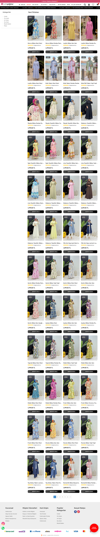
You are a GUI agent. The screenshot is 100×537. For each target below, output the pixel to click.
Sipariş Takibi (8, 516)
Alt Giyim (44, 4)
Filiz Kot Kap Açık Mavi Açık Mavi (71, 243)
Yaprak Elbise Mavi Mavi (35, 363)
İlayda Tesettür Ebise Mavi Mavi (71, 123)
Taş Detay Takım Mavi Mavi (54, 483)
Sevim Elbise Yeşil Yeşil (52, 283)
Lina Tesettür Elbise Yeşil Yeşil (89, 163)
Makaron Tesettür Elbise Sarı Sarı (54, 243)
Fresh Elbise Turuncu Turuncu (89, 403)
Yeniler (22, 4)
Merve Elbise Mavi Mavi (35, 43)
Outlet (29, 4)
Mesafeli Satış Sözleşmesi (29, 518)
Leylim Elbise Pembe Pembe (89, 43)
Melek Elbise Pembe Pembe (54, 403)
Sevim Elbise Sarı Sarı (87, 283)
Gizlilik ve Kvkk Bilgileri (29, 511)
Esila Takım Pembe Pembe (71, 83)
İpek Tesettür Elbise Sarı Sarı (36, 163)
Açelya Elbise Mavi (51, 323)
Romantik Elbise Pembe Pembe (89, 483)
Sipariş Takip (43, 518)
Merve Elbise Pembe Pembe (54, 43)
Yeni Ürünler (43, 514)
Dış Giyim (52, 4)
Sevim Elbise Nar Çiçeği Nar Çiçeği (36, 323)
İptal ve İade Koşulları (29, 516)
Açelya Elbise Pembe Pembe (89, 323)
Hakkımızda (8, 511)
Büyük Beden (61, 4)
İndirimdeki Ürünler (45, 516)
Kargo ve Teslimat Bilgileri (29, 514)
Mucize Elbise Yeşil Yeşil (88, 443)
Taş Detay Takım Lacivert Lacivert (36, 483)
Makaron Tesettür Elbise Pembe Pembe (71, 203)
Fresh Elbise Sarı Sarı (69, 403)
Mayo (68, 4)
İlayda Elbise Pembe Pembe (36, 123)
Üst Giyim (35, 4)
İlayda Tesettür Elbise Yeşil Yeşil (54, 123)
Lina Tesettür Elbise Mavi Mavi (36, 203)
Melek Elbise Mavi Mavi (35, 403)
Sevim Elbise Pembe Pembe (36, 283)
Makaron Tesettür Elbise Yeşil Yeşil (54, 203)
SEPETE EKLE (36, 52)
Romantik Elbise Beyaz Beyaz (71, 483)
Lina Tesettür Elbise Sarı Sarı (71, 163)
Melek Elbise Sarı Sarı (87, 363)
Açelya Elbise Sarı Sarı (70, 323)
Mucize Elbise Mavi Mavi (70, 443)
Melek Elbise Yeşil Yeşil (70, 363)
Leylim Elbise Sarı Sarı (70, 43)
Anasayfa (42, 511)
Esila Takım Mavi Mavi (52, 83)
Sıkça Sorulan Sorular (11, 514)
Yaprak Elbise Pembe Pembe (54, 363)
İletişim (7, 521)
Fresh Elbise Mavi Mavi (35, 443)
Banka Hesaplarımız (10, 518)
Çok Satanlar (77, 4)
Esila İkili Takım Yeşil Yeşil (89, 83)
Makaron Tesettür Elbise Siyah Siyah (89, 123)
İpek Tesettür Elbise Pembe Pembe (54, 163)
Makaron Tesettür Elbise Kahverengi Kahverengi (89, 203)
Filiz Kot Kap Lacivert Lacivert (89, 243)
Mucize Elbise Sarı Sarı (52, 443)
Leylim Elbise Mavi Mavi (35, 83)
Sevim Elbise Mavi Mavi (70, 283)
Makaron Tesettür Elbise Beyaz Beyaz (36, 243)
